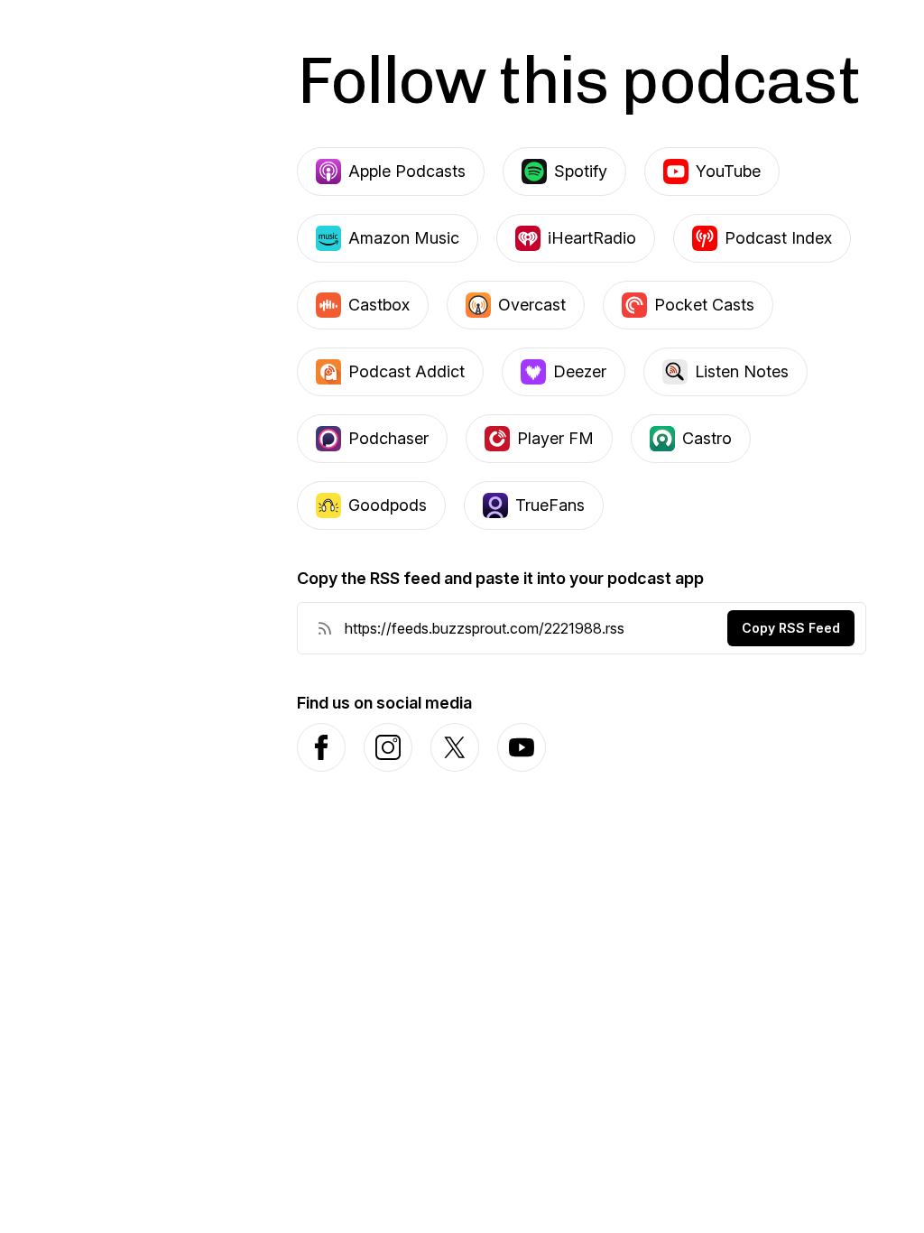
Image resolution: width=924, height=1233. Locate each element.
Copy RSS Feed (791, 627)
